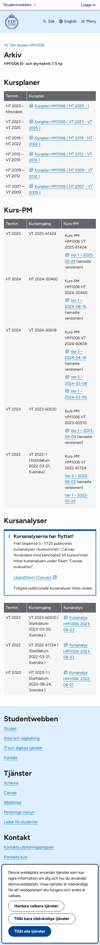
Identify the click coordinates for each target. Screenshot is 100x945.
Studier (10, 728)
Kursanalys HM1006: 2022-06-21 (77, 678)
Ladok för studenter (21, 822)
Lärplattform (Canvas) (32, 577)
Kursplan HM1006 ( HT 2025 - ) (62, 106)
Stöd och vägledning (22, 738)
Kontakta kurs (15, 857)
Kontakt (10, 757)
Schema (11, 783)
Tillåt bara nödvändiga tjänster (41, 918)
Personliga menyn (19, 812)
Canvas (10, 792)
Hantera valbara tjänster (36, 906)
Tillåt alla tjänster (29, 931)
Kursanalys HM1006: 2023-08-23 (77, 623)
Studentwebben (17, 4)
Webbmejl (12, 802)
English (70, 21)
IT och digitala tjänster (23, 748)
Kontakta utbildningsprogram (29, 847)
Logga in (88, 4)
